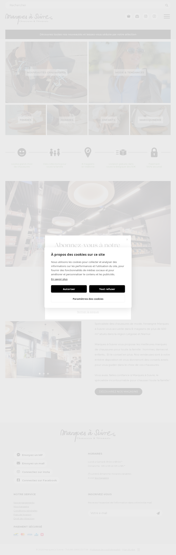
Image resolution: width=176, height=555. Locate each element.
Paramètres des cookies (88, 298)
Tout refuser (107, 289)
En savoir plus (59, 279)
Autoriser (69, 289)
